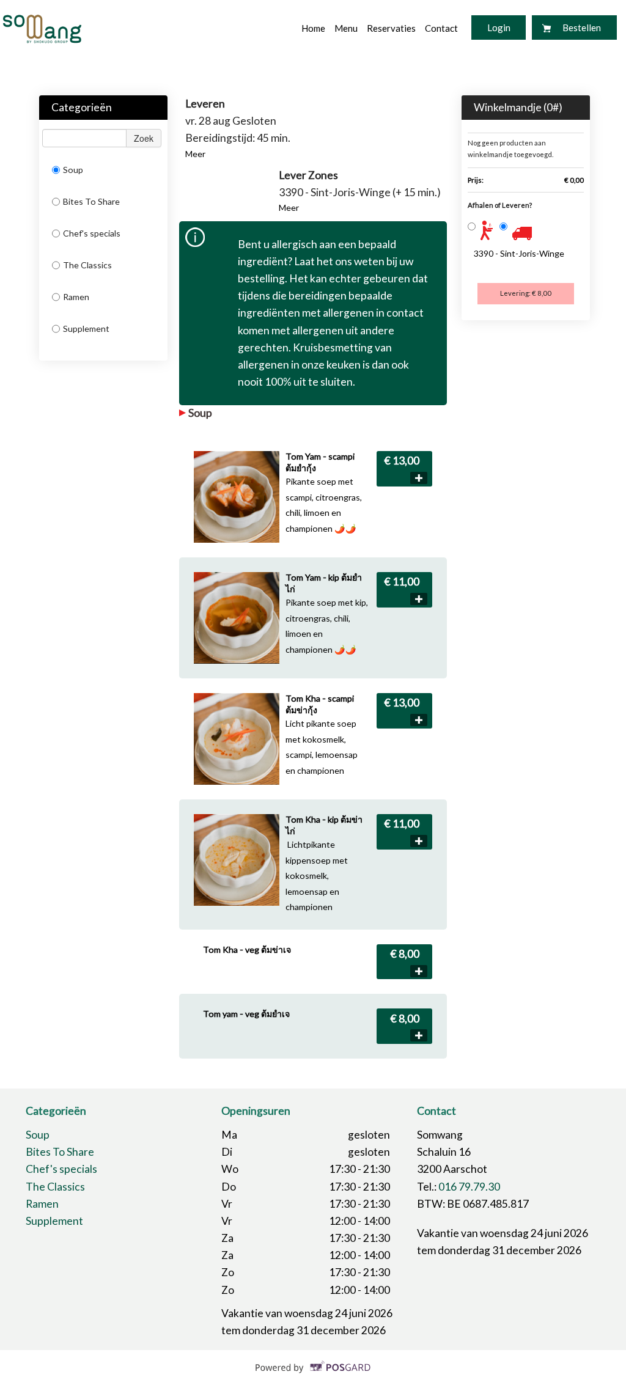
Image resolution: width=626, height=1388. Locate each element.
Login (498, 27)
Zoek (143, 138)
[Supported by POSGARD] (313, 1376)
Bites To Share (91, 201)
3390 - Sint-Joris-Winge (519, 253)
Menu (346, 28)
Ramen (76, 297)
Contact (441, 28)
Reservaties (391, 28)
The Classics (87, 265)
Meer (195, 154)
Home (313, 28)
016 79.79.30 (469, 1186)
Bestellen (581, 27)
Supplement (86, 328)
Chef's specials (91, 233)
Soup (73, 169)
